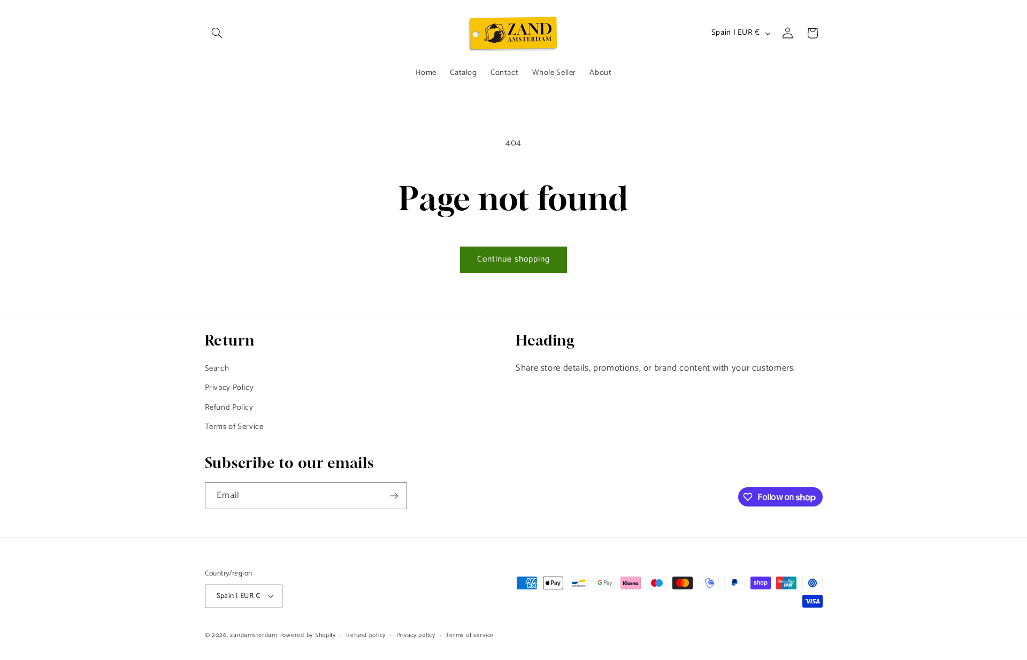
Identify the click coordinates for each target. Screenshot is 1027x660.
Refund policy (366, 635)
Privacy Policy (229, 387)
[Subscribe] (393, 495)
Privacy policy (415, 635)
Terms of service (470, 635)
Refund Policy (229, 407)
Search (217, 368)
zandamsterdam (253, 635)
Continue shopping (513, 259)
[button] (217, 33)
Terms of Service (234, 426)
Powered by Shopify (307, 635)
